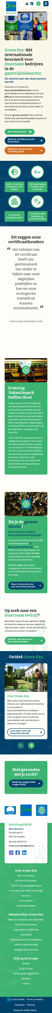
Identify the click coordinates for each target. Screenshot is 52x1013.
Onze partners (26, 900)
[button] (40, 28)
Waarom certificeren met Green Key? (21, 140)
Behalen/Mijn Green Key (26, 914)
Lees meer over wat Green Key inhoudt (20, 732)
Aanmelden (26, 934)
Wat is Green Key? (17, 132)
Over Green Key (18, 696)
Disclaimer (20, 1005)
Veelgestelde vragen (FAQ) (26, 973)
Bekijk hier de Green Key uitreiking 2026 (20, 150)
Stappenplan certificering (26, 930)
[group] (10, 810)
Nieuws (26, 963)
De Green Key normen (26, 924)
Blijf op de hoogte (26, 958)
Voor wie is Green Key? (26, 880)
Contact (26, 983)
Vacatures (26, 978)
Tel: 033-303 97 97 (18, 842)
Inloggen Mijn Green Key (26, 950)
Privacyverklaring (35, 999)
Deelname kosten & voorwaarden (26, 940)
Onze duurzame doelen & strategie (26, 890)
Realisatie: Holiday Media (25, 1010)
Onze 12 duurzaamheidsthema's (26, 886)
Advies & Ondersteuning (26, 944)
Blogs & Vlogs (26, 968)
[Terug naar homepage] (11, 7)
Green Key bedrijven (26, 906)
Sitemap (31, 1005)
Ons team (26, 896)
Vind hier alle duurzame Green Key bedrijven (20, 640)
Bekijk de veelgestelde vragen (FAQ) (23, 783)
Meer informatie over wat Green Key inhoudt (23, 585)
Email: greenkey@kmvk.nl (21, 846)
